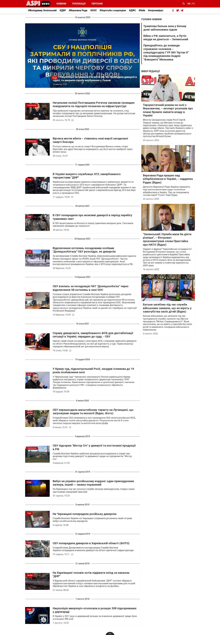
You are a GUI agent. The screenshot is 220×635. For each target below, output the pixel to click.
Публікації (79, 3)
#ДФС (132, 10)
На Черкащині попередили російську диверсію (84, 514)
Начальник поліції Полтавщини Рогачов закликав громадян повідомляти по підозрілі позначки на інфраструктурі (94, 104)
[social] (173, 10)
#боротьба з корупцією (113, 10)
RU (193, 3)
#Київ (142, 10)
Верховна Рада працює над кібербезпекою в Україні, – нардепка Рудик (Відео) (168, 179)
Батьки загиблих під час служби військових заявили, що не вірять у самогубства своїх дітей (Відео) (167, 308)
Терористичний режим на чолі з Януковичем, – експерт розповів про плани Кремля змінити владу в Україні (168, 110)
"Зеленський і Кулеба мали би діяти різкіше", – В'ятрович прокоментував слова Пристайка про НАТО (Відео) (167, 239)
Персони (95, 3)
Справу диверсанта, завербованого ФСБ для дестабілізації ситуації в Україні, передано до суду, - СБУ (93, 334)
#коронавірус (155, 10)
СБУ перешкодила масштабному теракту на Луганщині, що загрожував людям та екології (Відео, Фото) (93, 411)
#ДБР (63, 10)
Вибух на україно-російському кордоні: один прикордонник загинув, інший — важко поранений (93, 483)
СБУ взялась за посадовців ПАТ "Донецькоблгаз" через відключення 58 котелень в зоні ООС (90, 288)
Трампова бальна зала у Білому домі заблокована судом (164, 28)
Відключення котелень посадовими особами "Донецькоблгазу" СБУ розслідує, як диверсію (84, 250)
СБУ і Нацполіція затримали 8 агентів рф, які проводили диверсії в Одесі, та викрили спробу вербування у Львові (95, 78)
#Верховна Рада (78, 10)
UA (189, 3)
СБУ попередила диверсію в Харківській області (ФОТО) (91, 543)
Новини (61, 3)
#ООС (93, 10)
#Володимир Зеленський (42, 10)
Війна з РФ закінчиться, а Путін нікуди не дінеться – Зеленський (165, 37)
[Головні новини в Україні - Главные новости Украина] (38, 3)
